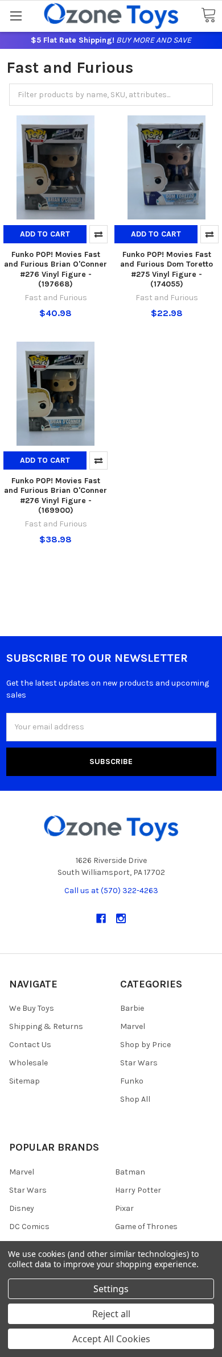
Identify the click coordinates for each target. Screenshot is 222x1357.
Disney (21, 1208)
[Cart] (208, 16)
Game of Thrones (146, 1226)
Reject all (111, 1314)
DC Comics (29, 1226)
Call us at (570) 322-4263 (111, 890)
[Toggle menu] (15, 15)
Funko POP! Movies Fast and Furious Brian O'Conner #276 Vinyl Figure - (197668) (55, 269)
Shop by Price (145, 1044)
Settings (111, 1289)
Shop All (135, 1099)
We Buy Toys (31, 1008)
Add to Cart (45, 234)
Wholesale (28, 1063)
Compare (98, 234)
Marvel (132, 1026)
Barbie (132, 1008)
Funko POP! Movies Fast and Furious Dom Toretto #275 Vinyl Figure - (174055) (166, 269)
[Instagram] (121, 918)
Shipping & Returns (46, 1026)
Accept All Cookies (111, 1339)
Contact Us (30, 1044)
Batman (130, 1172)
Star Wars (139, 1063)
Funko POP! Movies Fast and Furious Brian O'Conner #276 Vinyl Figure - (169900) (55, 496)
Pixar (124, 1208)
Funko (131, 1081)
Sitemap (24, 1081)
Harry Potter (138, 1190)
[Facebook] (101, 918)
